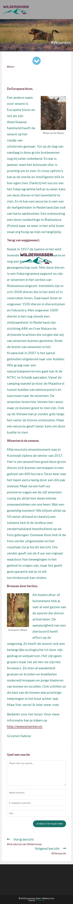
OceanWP (40, 900)
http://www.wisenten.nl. (25, 726)
